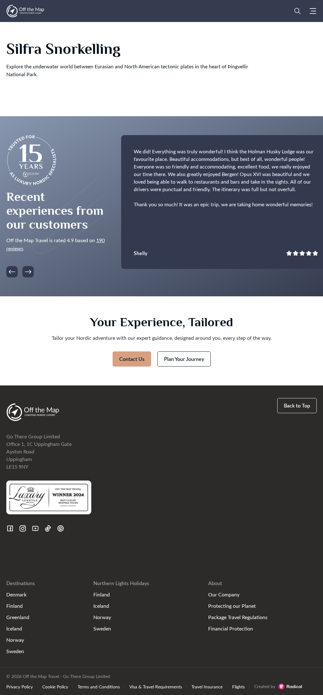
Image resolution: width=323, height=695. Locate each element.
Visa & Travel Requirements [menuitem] (155, 686)
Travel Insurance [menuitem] (207, 686)
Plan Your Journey (184, 359)
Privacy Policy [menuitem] (19, 686)
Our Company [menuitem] (223, 594)
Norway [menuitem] (15, 639)
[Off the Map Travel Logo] (25, 11)
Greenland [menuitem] (17, 617)
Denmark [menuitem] (16, 594)
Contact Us (131, 359)
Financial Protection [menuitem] (230, 628)
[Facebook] (10, 528)
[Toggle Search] (297, 11)
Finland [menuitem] (14, 605)
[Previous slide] (12, 271)
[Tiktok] (48, 528)
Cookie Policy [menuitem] (55, 686)
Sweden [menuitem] (15, 651)
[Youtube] (35, 528)
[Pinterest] (60, 528)
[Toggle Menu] (313, 11)
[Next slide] (28, 271)
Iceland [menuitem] (14, 628)
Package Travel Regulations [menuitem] (237, 617)
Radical (290, 686)
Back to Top (297, 405)
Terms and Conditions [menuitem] (99, 686)
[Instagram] (22, 528)
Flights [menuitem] (238, 686)
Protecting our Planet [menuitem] (232, 605)
